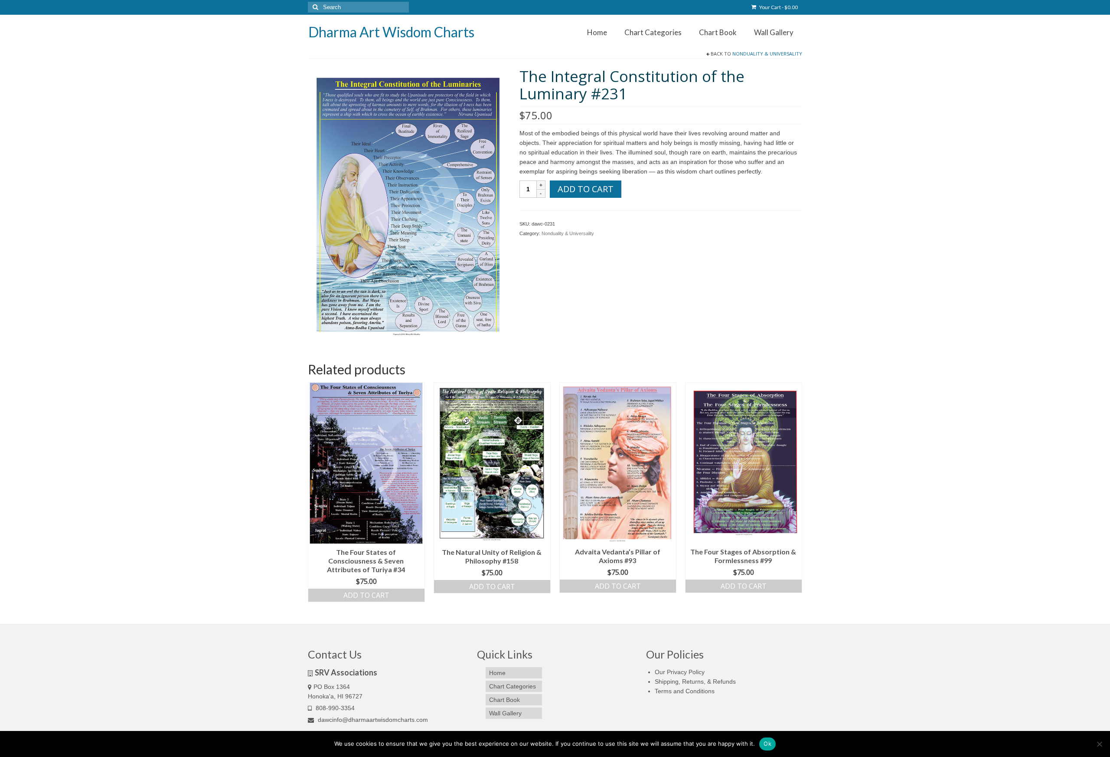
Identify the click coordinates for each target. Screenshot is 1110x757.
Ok (767, 743)
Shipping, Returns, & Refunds (695, 681)
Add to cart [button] (366, 595)
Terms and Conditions (685, 691)
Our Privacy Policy (680, 672)
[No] (1099, 744)
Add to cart (586, 189)
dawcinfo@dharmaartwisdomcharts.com (372, 719)
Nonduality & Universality (767, 53)
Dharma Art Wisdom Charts (391, 31)
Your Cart (778, 7)
